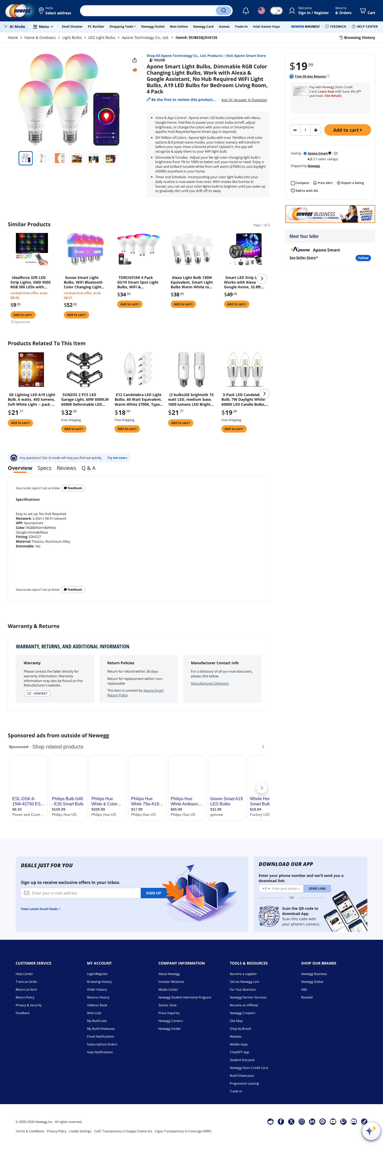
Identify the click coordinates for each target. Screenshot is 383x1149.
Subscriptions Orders (102, 1044)
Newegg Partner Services (248, 997)
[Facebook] (280, 1121)
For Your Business (243, 989)
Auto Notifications (100, 1052)
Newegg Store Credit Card (249, 1068)
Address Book (97, 1005)
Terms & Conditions (30, 1131)
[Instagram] (302, 1121)
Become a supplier (243, 974)
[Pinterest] (322, 1121)
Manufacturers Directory (210, 683)
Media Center (168, 989)
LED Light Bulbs (101, 37)
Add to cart (346, 130)
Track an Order (27, 981)
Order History (97, 989)
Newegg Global (312, 981)
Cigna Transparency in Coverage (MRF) (183, 1131)
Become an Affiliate (244, 1005)
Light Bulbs (72, 37)
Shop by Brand (240, 1028)
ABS (304, 989)
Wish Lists (94, 1013)
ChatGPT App (239, 1052)
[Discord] (354, 1121)
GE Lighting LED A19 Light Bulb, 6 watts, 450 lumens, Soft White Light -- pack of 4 (31, 399)
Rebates (236, 1036)
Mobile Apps (239, 1044)
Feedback (74, 488)
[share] (134, 60)
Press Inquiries (169, 1013)
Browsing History (99, 981)
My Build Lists (97, 1021)
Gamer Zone (167, 1005)
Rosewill (307, 997)
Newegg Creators (242, 1013)
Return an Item (26, 989)
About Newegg (169, 974)
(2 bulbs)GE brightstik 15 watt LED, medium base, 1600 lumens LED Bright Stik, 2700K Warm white (191, 399)
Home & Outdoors (40, 37)
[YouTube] (333, 1121)
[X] (291, 1121)
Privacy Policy (56, 1131)
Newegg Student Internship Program (184, 997)
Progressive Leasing (244, 1083)
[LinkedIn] (312, 1121)
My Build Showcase (101, 1028)
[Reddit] (134, 70)
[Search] (223, 10)
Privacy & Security (29, 1005)
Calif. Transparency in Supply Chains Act (123, 1131)
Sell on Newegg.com (244, 981)
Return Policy (25, 997)
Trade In (236, 1091)
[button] (55, 11)
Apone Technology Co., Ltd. (145, 37)
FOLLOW (363, 258)
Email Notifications (100, 1036)
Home (13, 37)
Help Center (24, 974)
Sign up (153, 892)
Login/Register (97, 974)
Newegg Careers (170, 1021)
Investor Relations (171, 981)
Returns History (98, 997)
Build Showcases (242, 1075)
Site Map (236, 1021)
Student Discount (242, 1060)
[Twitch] (343, 1121)
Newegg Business (314, 974)
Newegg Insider (169, 1028)
